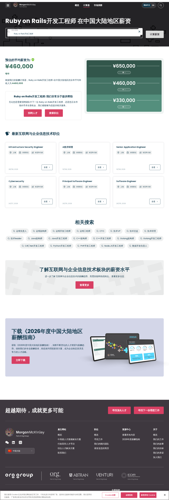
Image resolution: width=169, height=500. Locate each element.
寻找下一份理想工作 (148, 410)
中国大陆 (16, 451)
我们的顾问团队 (101, 443)
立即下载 (20, 360)
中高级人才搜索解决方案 (69, 439)
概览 (77, 5)
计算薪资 (154, 34)
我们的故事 (158, 443)
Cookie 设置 (110, 495)
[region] (84, 495)
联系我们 (62, 452)
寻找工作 (98, 439)
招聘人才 (32, 113)
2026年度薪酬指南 (131, 439)
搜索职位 (54, 113)
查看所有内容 (128, 434)
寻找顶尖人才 (119, 410)
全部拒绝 (129, 495)
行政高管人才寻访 (66, 443)
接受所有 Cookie (148, 495)
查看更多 (84, 285)
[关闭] (165, 495)
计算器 (86, 5)
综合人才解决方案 (66, 448)
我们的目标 (158, 448)
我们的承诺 (158, 452)
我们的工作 (158, 439)
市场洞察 (98, 5)
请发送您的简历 (101, 448)
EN (153, 5)
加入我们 (157, 457)
